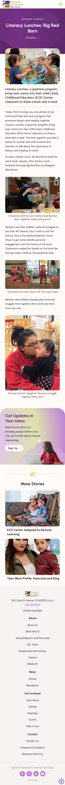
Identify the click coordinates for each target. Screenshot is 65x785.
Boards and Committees (32, 651)
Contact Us (32, 741)
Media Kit (32, 663)
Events (32, 719)
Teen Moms (32, 700)
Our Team (32, 644)
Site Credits (32, 780)
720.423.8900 (32, 604)
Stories (32, 678)
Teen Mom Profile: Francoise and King (33, 578)
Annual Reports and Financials (32, 638)
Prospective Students (33, 747)
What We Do (32, 631)
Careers (32, 657)
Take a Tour (32, 726)
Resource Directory (32, 754)
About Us (32, 625)
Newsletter (32, 685)
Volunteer (32, 713)
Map (50, 600)
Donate (32, 706)
